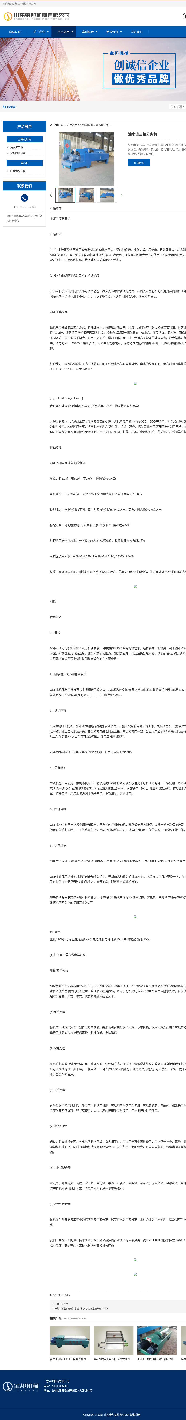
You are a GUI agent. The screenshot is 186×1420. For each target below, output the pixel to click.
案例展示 (88, 32)
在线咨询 (139, 162)
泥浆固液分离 (17, 153)
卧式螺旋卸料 (17, 171)
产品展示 (63, 32)
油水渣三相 (16, 147)
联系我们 (136, 32)
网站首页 (15, 32)
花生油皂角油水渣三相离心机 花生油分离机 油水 (84, 1308)
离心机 (24, 163)
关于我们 (39, 32)
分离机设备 (24, 139)
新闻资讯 (112, 32)
